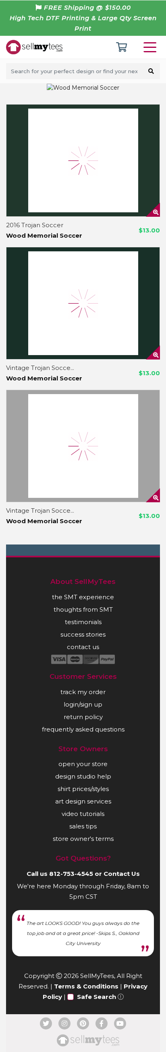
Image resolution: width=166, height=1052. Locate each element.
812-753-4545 (71, 873)
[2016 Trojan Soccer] (83, 160)
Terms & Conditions (86, 986)
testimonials (83, 622)
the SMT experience (83, 597)
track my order (83, 692)
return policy (83, 717)
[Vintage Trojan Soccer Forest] (83, 303)
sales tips (83, 826)
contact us (83, 647)
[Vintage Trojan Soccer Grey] (83, 446)
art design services (83, 801)
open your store (83, 764)
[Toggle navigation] (151, 47)
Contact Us (122, 873)
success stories (83, 634)
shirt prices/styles (83, 789)
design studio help (83, 776)
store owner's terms (83, 838)
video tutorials (83, 814)
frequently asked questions (83, 729)
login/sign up (83, 704)
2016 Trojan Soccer (34, 225)
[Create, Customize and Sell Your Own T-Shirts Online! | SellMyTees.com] (34, 46)
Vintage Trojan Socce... (40, 368)
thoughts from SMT (83, 609)
